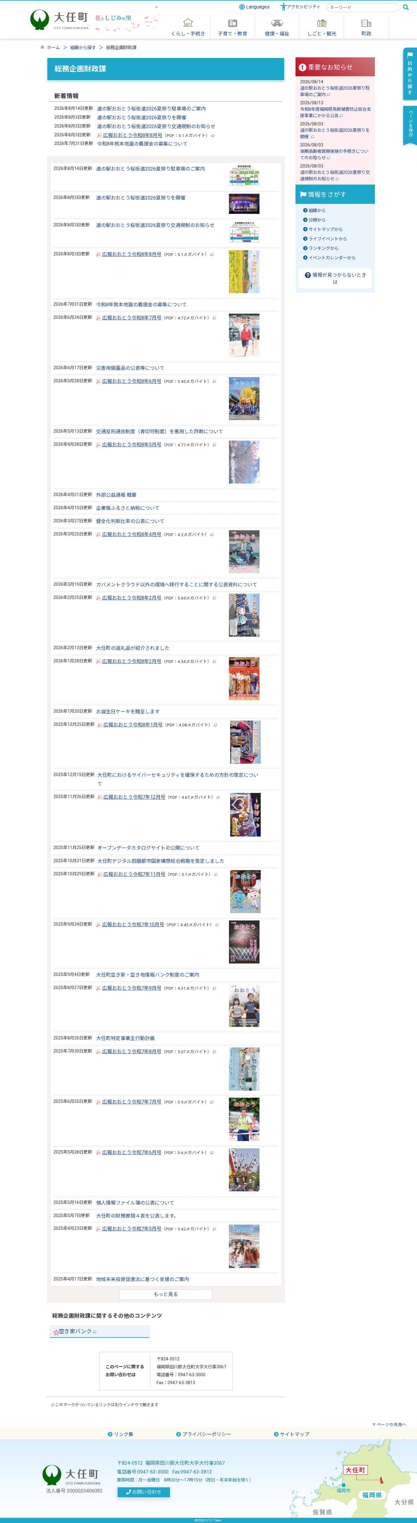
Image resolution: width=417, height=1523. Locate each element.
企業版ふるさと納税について (128, 508)
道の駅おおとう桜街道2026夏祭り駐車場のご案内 (151, 109)
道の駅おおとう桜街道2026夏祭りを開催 (141, 118)
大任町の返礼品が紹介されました (132, 648)
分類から (317, 220)
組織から (317, 210)
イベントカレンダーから (332, 258)
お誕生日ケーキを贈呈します (128, 712)
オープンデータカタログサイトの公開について (148, 848)
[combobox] (362, 7)
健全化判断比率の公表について (130, 521)
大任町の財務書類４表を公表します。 (137, 1216)
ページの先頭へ (392, 1424)
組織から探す (83, 47)
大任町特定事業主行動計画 (125, 1038)
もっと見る (166, 1294)
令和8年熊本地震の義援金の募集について (142, 144)
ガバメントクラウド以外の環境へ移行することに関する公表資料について (176, 585)
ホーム (53, 47)
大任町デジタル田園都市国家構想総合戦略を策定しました (160, 861)
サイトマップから (326, 229)
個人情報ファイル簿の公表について (135, 1203)
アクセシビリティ (304, 6)
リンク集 (123, 1434)
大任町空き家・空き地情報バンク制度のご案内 (147, 975)
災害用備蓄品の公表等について (130, 368)
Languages (257, 7)
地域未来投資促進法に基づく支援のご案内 (142, 1279)
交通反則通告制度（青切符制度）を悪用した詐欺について (159, 431)
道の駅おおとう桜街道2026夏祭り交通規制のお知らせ (156, 126)
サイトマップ (294, 1434)
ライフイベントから (328, 239)
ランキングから (324, 248)
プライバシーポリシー (206, 1434)
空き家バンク (76, 1331)
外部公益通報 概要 (116, 495)
